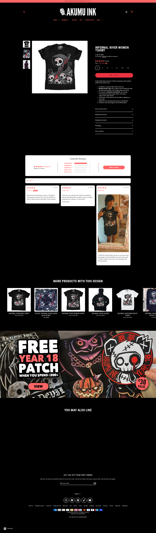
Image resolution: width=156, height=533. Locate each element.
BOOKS (74, 20)
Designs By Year (57, 505)
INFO (99, 20)
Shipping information (101, 120)
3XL (128, 68)
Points (80, 505)
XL (117, 68)
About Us (31, 505)
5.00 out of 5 (46, 166)
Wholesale (117, 505)
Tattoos (111, 505)
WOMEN (65, 20)
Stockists (105, 505)
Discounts (65, 505)
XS (97, 68)
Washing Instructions (101, 114)
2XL (122, 68)
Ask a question (99, 131)
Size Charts (98, 505)
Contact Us (48, 505)
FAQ (71, 505)
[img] (31, 188)
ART (81, 20)
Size (100, 63)
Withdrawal (124, 505)
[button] (99, 61)
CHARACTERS (89, 20)
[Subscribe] (94, 483)
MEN (55, 20)
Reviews (86, 505)
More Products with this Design (78, 281)
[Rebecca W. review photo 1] (113, 223)
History (75, 505)
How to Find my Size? (101, 109)
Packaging (98, 125)
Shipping (104, 56)
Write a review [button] (114, 167)
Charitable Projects (39, 505)
